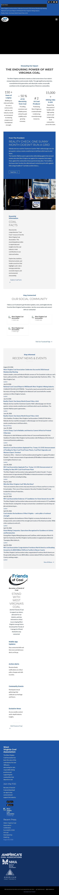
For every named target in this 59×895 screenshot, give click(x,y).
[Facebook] (51, 2)
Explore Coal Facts (16, 280)
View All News (48, 562)
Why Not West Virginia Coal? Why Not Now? (18, 484)
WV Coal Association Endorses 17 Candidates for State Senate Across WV (28, 499)
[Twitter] (49, 2)
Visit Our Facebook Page (43, 341)
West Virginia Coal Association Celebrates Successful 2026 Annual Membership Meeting (24, 8)
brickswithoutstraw (29, 891)
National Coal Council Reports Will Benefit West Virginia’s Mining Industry (20, 10)
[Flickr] (56, 2)
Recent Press (7, 425)
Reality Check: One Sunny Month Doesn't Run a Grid (14, 13)
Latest (5, 382)
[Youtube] (54, 2)
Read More (13, 172)
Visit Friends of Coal (16, 726)
